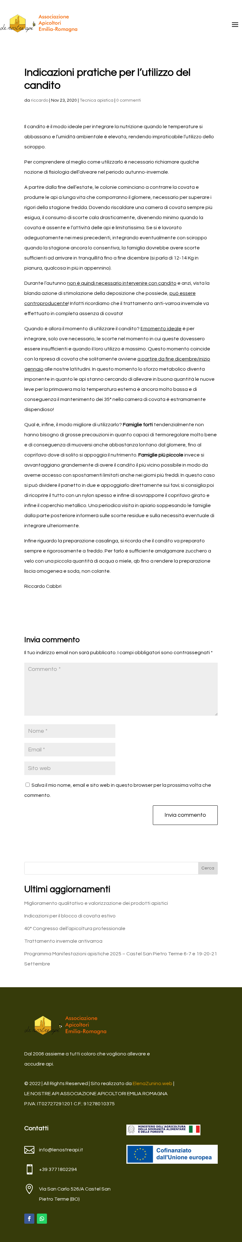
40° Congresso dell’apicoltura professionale (74, 928)
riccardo (39, 100)
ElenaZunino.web (152, 1083)
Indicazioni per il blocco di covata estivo (70, 915)
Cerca (207, 868)
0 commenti (128, 100)
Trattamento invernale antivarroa (63, 941)
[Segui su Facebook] (29, 1219)
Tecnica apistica (96, 100)
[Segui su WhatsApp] (42, 1219)
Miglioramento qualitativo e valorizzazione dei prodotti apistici (96, 903)
